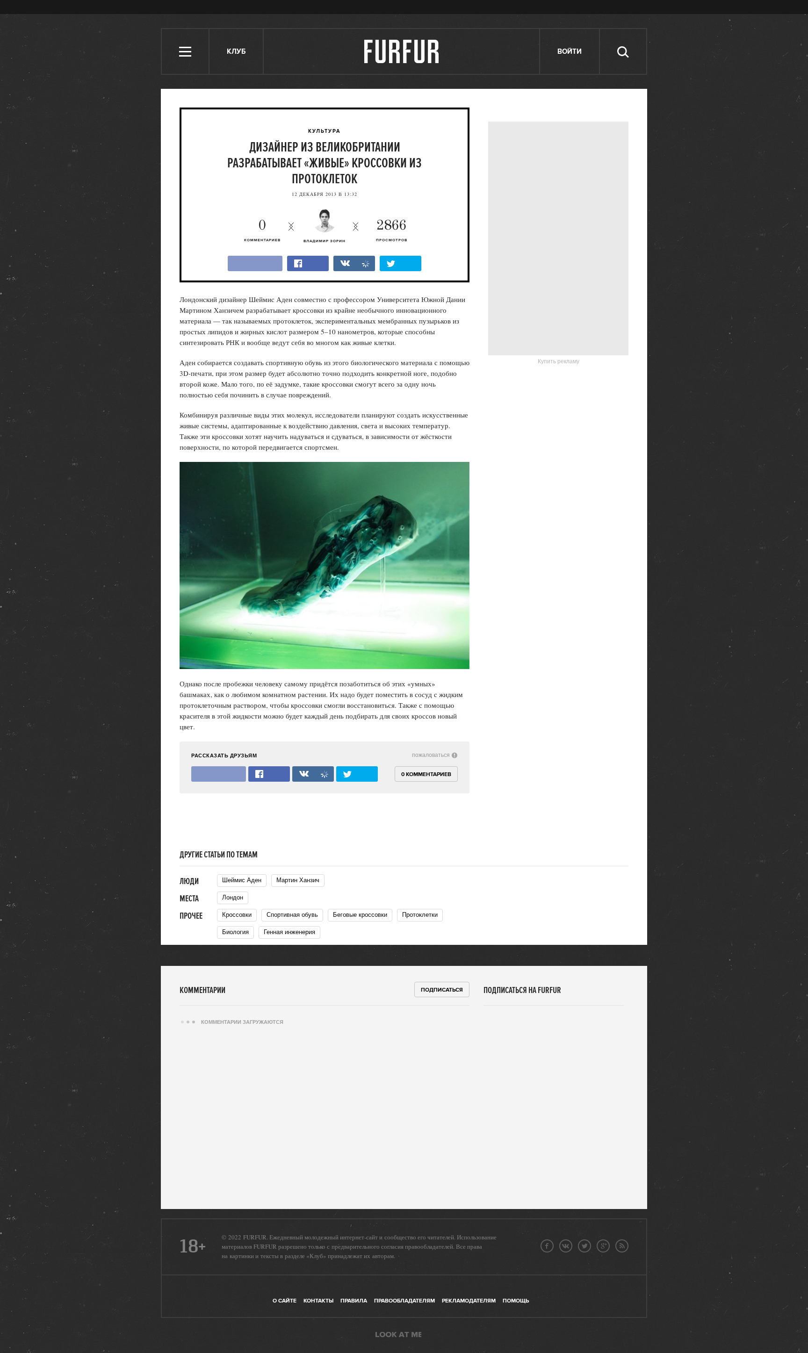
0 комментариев (426, 774)
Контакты (318, 1300)
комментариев (262, 231)
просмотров (391, 231)
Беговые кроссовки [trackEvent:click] (360, 914)
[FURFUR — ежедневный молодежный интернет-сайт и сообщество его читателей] (402, 51)
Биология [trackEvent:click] (235, 932)
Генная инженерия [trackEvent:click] (289, 932)
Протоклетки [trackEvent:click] (420, 914)
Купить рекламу (558, 361)
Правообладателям (404, 1300)
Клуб (236, 51)
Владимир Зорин (324, 241)
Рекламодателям (469, 1300)
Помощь (516, 1300)
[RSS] (621, 1245)
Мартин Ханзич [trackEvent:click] (297, 880)
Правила (353, 1300)
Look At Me (398, 1335)
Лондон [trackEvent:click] (232, 897)
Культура (324, 131)
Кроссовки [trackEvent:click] (237, 914)
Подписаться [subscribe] (442, 989)
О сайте (284, 1300)
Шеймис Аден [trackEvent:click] (241, 880)
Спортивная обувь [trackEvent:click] (292, 914)
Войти (569, 51)
